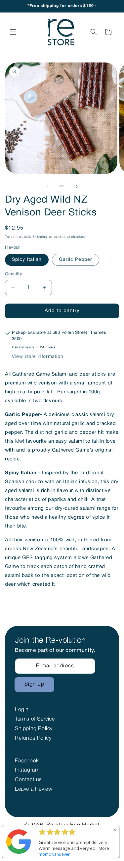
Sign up (34, 684)
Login (22, 709)
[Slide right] (76, 186)
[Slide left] (47, 186)
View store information (37, 357)
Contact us (28, 779)
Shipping (40, 236)
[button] (13, 32)
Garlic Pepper (75, 260)
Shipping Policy (34, 728)
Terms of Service (35, 719)
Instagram (27, 770)
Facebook (27, 761)
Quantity (13, 274)
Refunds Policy (33, 738)
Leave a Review (33, 789)
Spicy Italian (27, 260)
